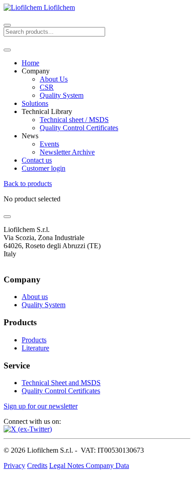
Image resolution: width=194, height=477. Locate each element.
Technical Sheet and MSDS (61, 382)
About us (35, 296)
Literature (35, 348)
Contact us (37, 160)
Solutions (35, 103)
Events (49, 144)
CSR (47, 87)
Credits (37, 465)
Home (30, 63)
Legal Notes (67, 465)
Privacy (14, 465)
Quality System (61, 95)
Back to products (28, 183)
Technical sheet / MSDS (74, 119)
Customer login (43, 168)
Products (34, 340)
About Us (54, 79)
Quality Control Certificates (79, 128)
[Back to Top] (7, 216)
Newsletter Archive (67, 152)
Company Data (107, 465)
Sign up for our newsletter (41, 406)
